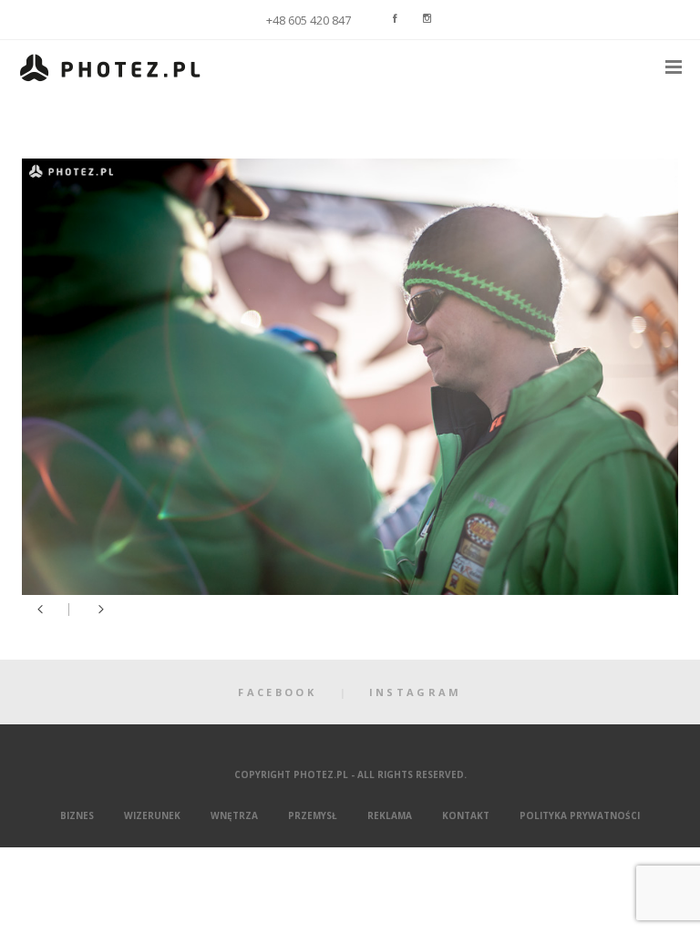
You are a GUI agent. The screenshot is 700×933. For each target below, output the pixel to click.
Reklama (389, 815)
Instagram (415, 692)
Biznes (77, 815)
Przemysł (312, 815)
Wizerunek (152, 815)
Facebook (276, 692)
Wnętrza (234, 815)
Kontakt (465, 815)
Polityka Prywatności (580, 815)
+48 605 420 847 (308, 20)
